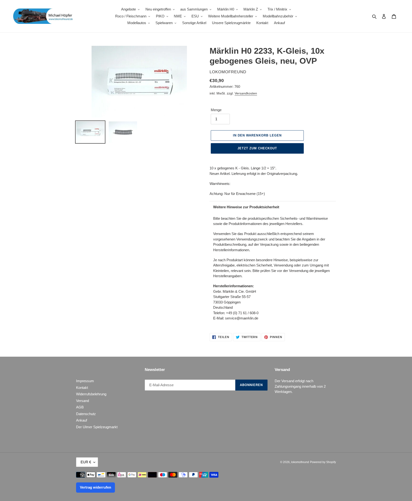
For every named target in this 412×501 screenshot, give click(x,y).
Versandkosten (246, 93)
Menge (216, 110)
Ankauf (81, 420)
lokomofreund (300, 462)
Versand (82, 401)
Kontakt (82, 388)
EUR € (86, 462)
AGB (80, 407)
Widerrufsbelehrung (91, 394)
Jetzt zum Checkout (257, 148)
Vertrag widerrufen (95, 487)
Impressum (85, 381)
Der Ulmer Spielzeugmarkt (97, 427)
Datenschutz (86, 414)
